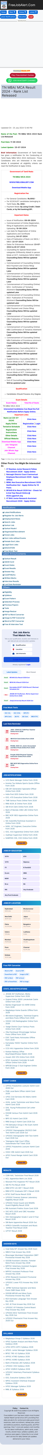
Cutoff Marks (9, 575)
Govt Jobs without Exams (15, 538)
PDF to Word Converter (14, 615)
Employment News (12, 519)
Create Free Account (21, 660)
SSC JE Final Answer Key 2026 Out (20, 1304)
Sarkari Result (10, 559)
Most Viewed (31, 672)
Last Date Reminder (12, 584)
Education (22, 17)
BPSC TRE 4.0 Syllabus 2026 (18, 1353)
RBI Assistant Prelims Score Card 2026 (22, 1208)
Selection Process (12, 602)
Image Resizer (10, 611)
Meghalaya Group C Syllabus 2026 (20, 1338)
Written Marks (10, 578)
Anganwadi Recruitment (14, 532)
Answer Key (9, 572)
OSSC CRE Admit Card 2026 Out (19, 1152)
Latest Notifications (8, 17)
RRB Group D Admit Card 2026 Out (20, 1122)
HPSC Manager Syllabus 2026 (18, 1386)
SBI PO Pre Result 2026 (15, 1185)
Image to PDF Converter (14, 618)
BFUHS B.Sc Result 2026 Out (20, 677)
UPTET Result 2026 (14, 1231)
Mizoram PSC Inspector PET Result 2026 (23, 1182)
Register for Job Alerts (13, 516)
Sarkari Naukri (10, 528)
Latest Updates (12, 672)
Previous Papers (11, 605)
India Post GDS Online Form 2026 (20, 794)
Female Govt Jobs (12, 541)
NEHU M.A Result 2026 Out (19, 682)
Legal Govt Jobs (11, 545)
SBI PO (17, 716)
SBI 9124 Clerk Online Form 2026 (19, 807)
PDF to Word (9, 978)
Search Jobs (9, 522)
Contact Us (24, 1408)
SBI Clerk (25, 716)
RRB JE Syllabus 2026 (15, 1389)
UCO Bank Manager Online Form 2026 (22, 780)
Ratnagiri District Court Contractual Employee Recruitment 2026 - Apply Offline (22, 477)
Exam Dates (9, 565)
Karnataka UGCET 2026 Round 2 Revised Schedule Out (24, 688)
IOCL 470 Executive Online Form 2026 (21, 797)
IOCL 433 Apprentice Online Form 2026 (22, 832)
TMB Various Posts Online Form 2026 (21, 800)
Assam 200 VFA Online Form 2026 (20, 1057)
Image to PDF (24, 974)
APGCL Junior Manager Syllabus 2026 (22, 1350)
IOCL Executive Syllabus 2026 (18, 1378)
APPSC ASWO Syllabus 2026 (18, 1360)
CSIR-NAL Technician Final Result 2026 (22, 1175)
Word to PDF (9, 971)
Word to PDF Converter (14, 621)
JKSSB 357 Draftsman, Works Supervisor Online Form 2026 (24, 695)
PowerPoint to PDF (11, 974)
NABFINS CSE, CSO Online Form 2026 (21, 838)
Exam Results (10, 568)
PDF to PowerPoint (11, 981)
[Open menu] (12, 12)
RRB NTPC (34, 716)
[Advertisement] (21, 44)
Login (31, 17)
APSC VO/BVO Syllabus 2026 (18, 1369)
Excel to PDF (20, 971)
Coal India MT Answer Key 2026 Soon (21, 1249)
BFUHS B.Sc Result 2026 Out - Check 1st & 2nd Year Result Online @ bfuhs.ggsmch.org (24, 493)
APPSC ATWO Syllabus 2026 (18, 1357)
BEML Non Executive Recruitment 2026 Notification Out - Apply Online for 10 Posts (23, 485)
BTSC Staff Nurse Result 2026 (18, 1194)
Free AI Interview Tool (13, 624)
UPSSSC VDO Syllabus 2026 (18, 1366)
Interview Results (11, 581)
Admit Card (9, 562)
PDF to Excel (20, 978)
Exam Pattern (10, 599)
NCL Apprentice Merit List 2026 (19, 1179)
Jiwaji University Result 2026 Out (21, 700)
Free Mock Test (10, 551)
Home (3, 12)
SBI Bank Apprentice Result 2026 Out (21, 1222)
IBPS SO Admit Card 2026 (16, 1118)
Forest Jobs (9, 535)
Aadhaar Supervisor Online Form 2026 (22, 835)
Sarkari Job (9, 525)
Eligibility (8, 592)
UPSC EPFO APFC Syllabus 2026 (19, 1347)
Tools (6, 608)
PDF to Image (24, 981)
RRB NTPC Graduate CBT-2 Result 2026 (22, 1191)
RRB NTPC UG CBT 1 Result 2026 (20, 1188)
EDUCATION (9, 548)
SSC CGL (8, 713)
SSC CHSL (17, 713)
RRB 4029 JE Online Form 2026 (19, 804)
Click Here (31, 419)
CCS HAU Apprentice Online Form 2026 (22, 1048)
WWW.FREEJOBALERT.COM (21, 182)
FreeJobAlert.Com (22, 5)
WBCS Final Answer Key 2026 (18, 1252)
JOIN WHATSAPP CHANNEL (24, 80)
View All (21, 843)
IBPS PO (26, 713)
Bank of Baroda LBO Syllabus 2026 (20, 1363)
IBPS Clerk (8, 716)
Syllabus (8, 595)
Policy (15, 1408)
